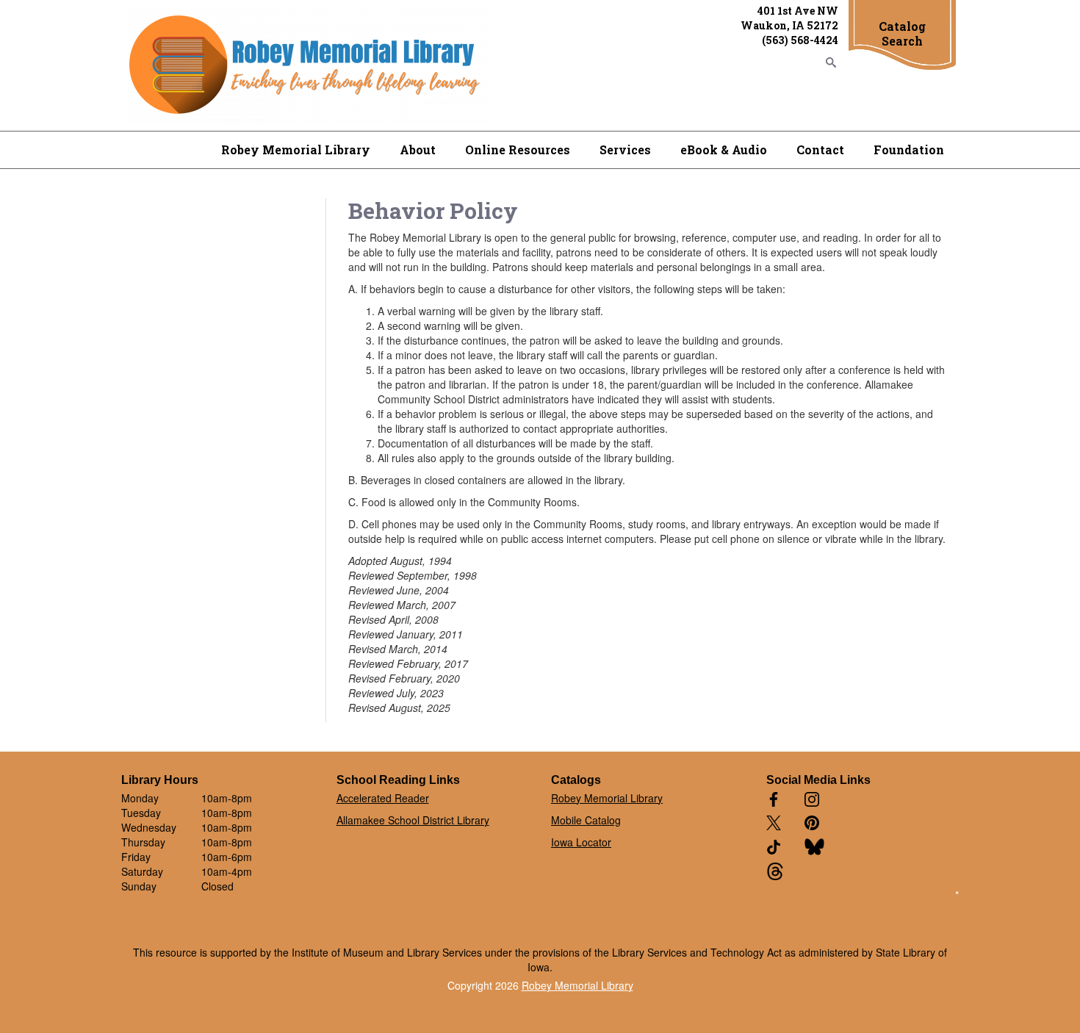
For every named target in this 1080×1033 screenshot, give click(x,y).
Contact (820, 149)
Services (625, 149)
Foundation (909, 149)
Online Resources (517, 149)
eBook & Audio (723, 149)
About (418, 149)
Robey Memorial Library (295, 149)
